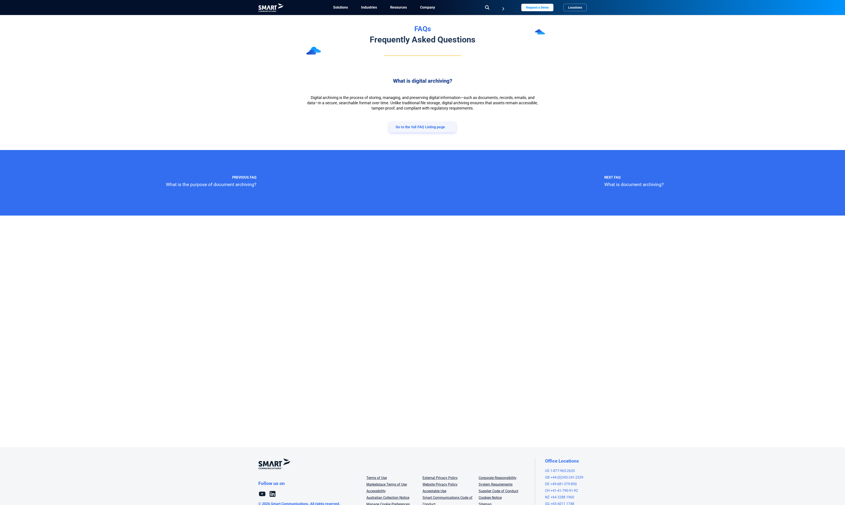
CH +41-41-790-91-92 (561, 491)
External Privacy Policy (440, 478)
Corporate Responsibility (497, 478)
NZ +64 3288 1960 (559, 497)
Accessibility (376, 491)
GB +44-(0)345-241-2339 (564, 477)
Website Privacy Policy (439, 484)
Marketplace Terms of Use (386, 484)
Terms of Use (376, 478)
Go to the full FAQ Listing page (420, 127)
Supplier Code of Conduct (498, 491)
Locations (575, 7)
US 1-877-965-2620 (560, 471)
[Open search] (487, 7)
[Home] (270, 7)
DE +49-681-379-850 (561, 484)
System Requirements (496, 484)
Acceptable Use (434, 491)
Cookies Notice (490, 498)
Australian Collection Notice (387, 498)
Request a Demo (537, 7)
